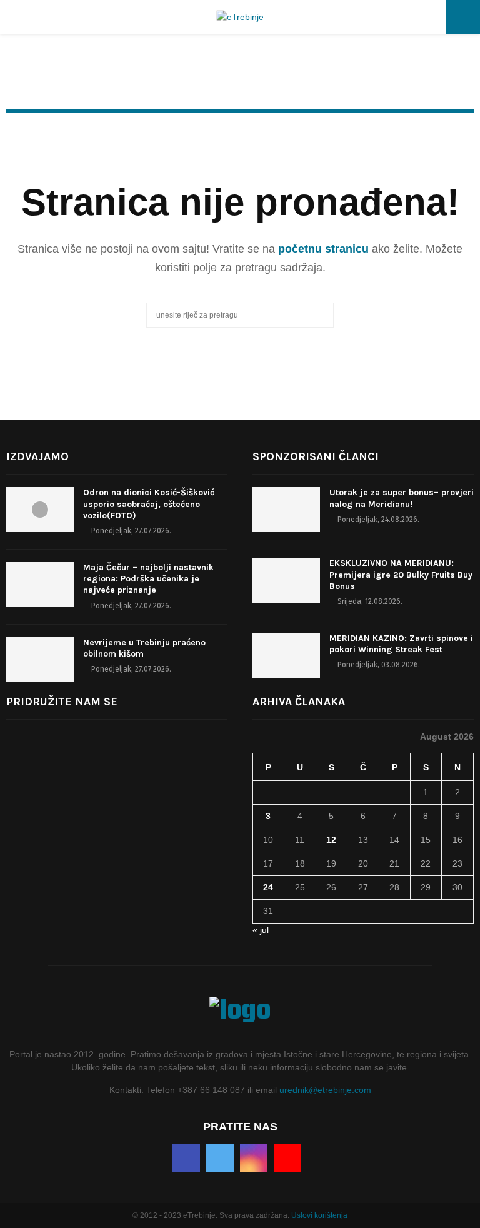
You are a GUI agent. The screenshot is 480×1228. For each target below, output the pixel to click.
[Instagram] (254, 1158)
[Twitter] (220, 1158)
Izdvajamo (37, 456)
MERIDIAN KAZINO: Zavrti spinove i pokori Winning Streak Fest (401, 644)
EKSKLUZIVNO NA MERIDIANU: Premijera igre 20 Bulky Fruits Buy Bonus (400, 574)
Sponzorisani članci (315, 456)
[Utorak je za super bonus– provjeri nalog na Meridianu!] (286, 509)
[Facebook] (186, 1158)
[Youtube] (287, 1158)
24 (268, 887)
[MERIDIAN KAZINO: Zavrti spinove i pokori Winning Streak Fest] (286, 655)
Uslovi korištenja (319, 1215)
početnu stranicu (323, 249)
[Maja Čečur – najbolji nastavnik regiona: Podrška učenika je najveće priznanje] (40, 584)
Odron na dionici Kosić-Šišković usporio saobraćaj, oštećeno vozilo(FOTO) (148, 503)
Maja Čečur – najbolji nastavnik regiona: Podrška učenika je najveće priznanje (148, 578)
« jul (260, 930)
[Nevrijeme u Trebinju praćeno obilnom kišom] (40, 659)
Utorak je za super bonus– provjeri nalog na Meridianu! (401, 498)
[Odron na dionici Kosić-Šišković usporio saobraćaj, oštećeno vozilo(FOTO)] (40, 509)
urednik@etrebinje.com (325, 1090)
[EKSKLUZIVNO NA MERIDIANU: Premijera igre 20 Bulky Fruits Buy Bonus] (286, 580)
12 (331, 840)
